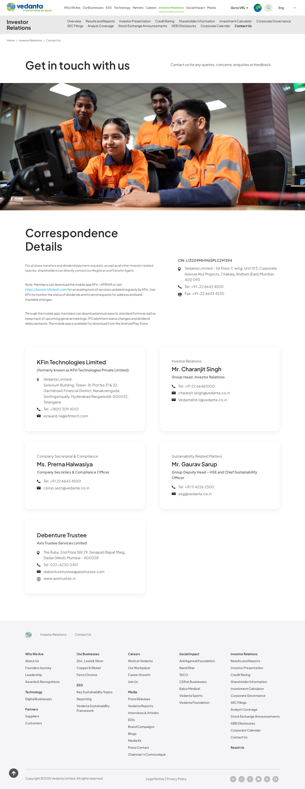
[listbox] (287, 8)
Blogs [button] (132, 733)
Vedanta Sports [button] (191, 695)
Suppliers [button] (32, 716)
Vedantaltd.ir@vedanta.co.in (202, 399)
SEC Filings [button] (75, 26)
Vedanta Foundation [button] (194, 702)
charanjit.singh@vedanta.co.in (204, 392)
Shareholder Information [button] (197, 21)
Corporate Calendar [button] (215, 26)
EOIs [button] (131, 720)
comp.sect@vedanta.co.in (66, 488)
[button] (238, 7)
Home (11, 40)
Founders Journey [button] (38, 668)
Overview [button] (74, 21)
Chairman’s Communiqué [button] (147, 754)
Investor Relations (30, 40)
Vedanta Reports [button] (140, 706)
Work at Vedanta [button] (140, 661)
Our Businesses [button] (93, 7)
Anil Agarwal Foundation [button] (197, 661)
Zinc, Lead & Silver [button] (90, 661)
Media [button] (211, 7)
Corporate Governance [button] (273, 21)
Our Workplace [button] (139, 668)
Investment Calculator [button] (235, 21)
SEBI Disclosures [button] (183, 26)
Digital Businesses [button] (38, 699)
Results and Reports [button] (100, 21)
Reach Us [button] (237, 747)
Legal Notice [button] (155, 779)
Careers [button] (151, 7)
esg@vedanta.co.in (195, 493)
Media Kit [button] (135, 740)
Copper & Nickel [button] (89, 668)
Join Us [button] (133, 682)
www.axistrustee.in (60, 578)
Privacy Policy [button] (177, 779)
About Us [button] (32, 661)
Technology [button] (122, 7)
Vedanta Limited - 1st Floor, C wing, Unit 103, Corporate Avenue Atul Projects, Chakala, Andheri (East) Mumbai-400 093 (231, 274)
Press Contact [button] (138, 747)
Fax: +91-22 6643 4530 (204, 293)
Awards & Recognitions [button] (42, 682)
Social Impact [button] (195, 7)
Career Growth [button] (139, 675)
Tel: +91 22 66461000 (196, 386)
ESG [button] (109, 7)
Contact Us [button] (243, 26)
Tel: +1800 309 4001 (61, 409)
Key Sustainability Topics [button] (95, 692)
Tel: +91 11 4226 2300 (196, 486)
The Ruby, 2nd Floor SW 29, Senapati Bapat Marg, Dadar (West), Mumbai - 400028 (84, 555)
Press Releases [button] (139, 699)
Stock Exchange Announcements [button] (142, 26)
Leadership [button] (33, 675)
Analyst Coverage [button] (101, 26)
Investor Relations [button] (171, 7)
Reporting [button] (84, 699)
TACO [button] (183, 675)
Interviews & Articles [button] (143, 713)
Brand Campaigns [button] (141, 727)
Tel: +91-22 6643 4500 (204, 286)
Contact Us (53, 40)
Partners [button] (138, 7)
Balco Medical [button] (189, 689)
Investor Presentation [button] (135, 21)
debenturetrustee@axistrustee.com (74, 571)
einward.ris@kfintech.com (66, 416)
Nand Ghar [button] (187, 668)
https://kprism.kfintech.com (46, 289)
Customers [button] (33, 723)
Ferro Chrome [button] (87, 675)
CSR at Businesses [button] (193, 682)
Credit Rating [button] (164, 21)
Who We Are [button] (72, 7)
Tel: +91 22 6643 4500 (62, 481)
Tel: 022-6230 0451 (61, 564)
